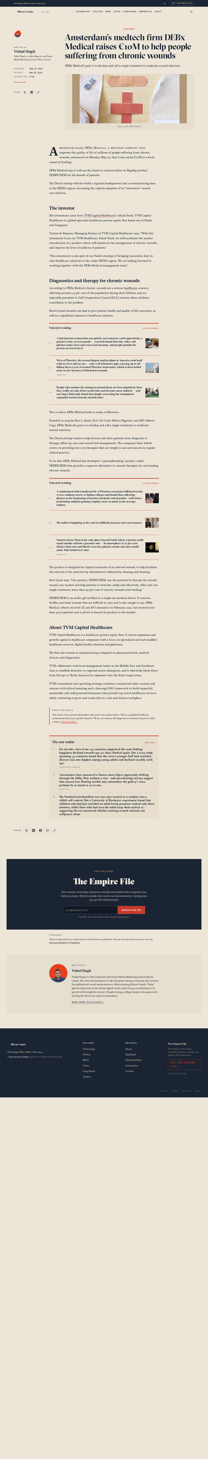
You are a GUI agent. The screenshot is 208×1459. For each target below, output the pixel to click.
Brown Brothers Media (18, 1057)
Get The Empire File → (182, 1064)
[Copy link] (38, 92)
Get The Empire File (182, 3)
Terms (174, 1091)
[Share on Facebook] (40, 830)
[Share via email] (47, 830)
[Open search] (191, 11)
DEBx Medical (95, 148)
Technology (83, 11)
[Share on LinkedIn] (31, 92)
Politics (98, 11)
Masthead (130, 1054)
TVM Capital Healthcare (99, 215)
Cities (117, 11)
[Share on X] (24, 92)
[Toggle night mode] (164, 3)
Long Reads (130, 11)
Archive (87, 1076)
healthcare (130, 288)
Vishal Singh (24, 51)
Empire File (145, 11)
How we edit (20, 82)
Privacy (163, 1091)
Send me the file (131, 910)
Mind (108, 11)
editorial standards (58, 942)
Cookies (186, 1091)
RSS (185, 1073)
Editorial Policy (133, 1059)
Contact (129, 1071)
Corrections (131, 1065)
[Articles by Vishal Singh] (20, 36)
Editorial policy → (69, 721)
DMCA (198, 1091)
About (158, 11)
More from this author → (88, 1002)
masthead (75, 942)
